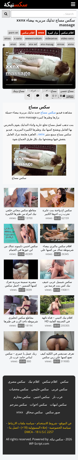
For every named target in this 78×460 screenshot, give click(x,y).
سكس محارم (22, 397)
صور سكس (53, 412)
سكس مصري (16, 381)
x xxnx (18, 38)
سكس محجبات (18, 389)
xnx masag (47, 44)
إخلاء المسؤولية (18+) (34, 428)
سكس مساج (48, 112)
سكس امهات (58, 404)
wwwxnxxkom (33, 38)
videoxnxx (51, 38)
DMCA (28, 432)
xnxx (41, 32)
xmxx (7, 38)
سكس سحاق (34, 412)
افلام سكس (67, 32)
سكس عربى (59, 389)
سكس (64, 381)
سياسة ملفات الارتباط (21, 423)
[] (6, 14)
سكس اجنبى (41, 397)
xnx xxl (33, 44)
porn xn (13, 32)
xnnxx (60, 44)
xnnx (71, 44)
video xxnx (67, 38)
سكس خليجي (40, 389)
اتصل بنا (14, 428)
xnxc (22, 44)
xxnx (41, 134)
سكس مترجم (18, 404)
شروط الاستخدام (47, 423)
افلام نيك (33, 381)
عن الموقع (65, 423)
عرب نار (57, 397)
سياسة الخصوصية (60, 428)
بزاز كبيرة (53, 32)
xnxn (13, 44)
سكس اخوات (38, 404)
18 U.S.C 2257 (44, 432)
